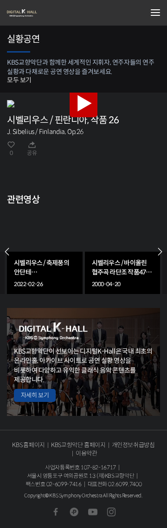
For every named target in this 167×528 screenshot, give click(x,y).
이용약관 (86, 453)
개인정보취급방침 (133, 445)
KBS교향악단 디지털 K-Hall (53, 13)
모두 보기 (19, 80)
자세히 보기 (35, 395)
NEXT (160, 251)
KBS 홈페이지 (28, 445)
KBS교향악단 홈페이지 (78, 445)
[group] (45, 251)
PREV (7, 251)
